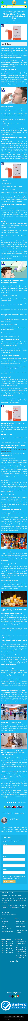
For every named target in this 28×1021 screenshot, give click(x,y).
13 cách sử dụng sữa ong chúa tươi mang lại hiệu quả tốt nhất (21, 949)
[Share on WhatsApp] (5, 807)
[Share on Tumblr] (20, 807)
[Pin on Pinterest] (15, 807)
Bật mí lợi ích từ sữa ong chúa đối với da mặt (21, 943)
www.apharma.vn (20, 775)
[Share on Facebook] (7, 807)
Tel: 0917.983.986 (6, 912)
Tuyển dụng (4, 926)
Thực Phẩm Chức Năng (19, 11)
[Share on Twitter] (10, 807)
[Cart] (25, 2)
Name (4, 856)
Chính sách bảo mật (6, 928)
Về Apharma (5, 921)
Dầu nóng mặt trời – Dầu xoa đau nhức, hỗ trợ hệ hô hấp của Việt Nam (20, 829)
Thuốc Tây (14, 12)
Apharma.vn (19, 22)
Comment (5, 844)
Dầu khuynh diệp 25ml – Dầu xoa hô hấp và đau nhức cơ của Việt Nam (7, 829)
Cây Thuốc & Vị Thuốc (8, 11)
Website (5, 869)
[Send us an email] (12, 996)
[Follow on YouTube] (18, 996)
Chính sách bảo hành (21, 921)
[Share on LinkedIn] (18, 807)
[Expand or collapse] (25, 44)
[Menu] (2, 2)
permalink (22, 813)
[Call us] (15, 996)
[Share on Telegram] (23, 807)
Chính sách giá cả (20, 923)
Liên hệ (3, 923)
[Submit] (25, 7)
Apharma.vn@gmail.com (11, 914)
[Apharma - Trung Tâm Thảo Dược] (14, 2)
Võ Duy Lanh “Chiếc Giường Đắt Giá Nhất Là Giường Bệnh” (21, 955)
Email (4, 863)
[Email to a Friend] (12, 807)
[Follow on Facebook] (10, 996)
